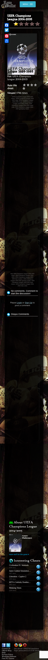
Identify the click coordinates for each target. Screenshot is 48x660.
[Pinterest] (6, 36)
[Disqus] (22, 348)
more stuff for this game (18, 554)
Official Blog (6, 650)
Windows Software (9, 656)
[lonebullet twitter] (8, 647)
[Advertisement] (27, 116)
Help (4, 652)
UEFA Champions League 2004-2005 (19, 78)
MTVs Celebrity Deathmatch (20, 582)
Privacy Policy (7, 654)
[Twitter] (6, 30)
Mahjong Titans (15, 588)
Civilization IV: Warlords (19, 565)
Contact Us (6, 649)
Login (19, 302)
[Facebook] (6, 25)
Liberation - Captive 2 (17, 576)
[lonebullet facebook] (4, 647)
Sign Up (28, 302)
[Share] (6, 40)
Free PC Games (8, 658)
